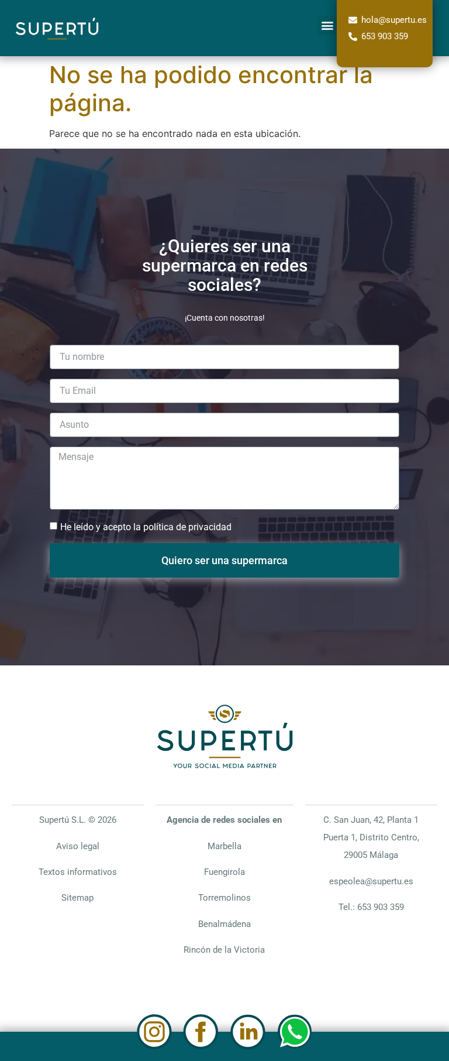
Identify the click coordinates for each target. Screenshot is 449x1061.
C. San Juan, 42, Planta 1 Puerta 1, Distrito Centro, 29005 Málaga (371, 837)
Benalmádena (224, 924)
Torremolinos (224, 897)
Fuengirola (224, 872)
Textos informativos (78, 872)
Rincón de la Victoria (224, 950)
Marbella (224, 846)
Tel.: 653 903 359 (371, 907)
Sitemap (77, 897)
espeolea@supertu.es (371, 881)
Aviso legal (77, 846)
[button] (327, 25)
